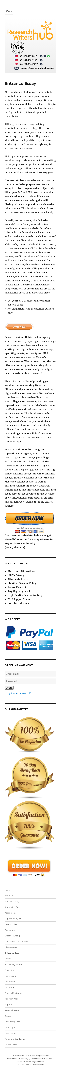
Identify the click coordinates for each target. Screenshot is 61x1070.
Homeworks (10, 976)
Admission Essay (12, 901)
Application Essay (13, 907)
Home (7, 890)
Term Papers (10, 1027)
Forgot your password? (18, 693)
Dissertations (11, 947)
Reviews (8, 1016)
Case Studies (11, 924)
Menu (9, 11)
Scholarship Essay (13, 1022)
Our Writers (10, 987)
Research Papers (12, 1010)
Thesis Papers (11, 1033)
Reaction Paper (12, 999)
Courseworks (11, 930)
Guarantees (10, 970)
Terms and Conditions (15, 1039)
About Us (9, 895)
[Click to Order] (30, 522)
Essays (7, 959)
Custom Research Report (16, 941)
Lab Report (10, 981)
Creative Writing (12, 936)
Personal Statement (14, 993)
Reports (8, 1004)
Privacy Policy (11, 1044)
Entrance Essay (12, 953)
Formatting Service (14, 964)
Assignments (10, 913)
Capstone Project (13, 918)
